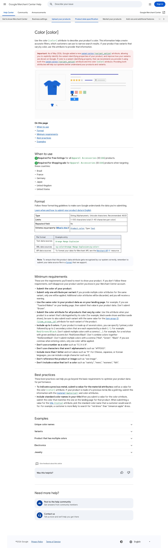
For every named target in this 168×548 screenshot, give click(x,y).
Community (23, 12)
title (56, 403)
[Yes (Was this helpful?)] (121, 473)
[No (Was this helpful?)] (128, 473)
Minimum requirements (47, 134)
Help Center (9, 12)
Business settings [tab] (39, 19)
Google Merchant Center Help (25, 4)
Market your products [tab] (112, 19)
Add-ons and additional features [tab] (140, 19)
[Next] (162, 19)
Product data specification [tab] (86, 19)
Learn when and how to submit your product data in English (63, 210)
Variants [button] (39, 431)
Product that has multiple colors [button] (51, 438)
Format (40, 130)
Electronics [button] (40, 445)
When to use (43, 127)
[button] (5, 4)
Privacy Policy (37, 542)
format (69, 262)
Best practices (44, 138)
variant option (96, 53)
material (68, 393)
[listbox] (140, 541)
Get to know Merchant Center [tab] (14, 19)
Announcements (39, 12)
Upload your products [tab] (61, 19)
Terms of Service (53, 542)
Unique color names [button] (44, 424)
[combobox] (98, 4)
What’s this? (63, 228)
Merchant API (102, 250)
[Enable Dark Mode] (121, 542)
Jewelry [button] (39, 452)
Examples (41, 141)
